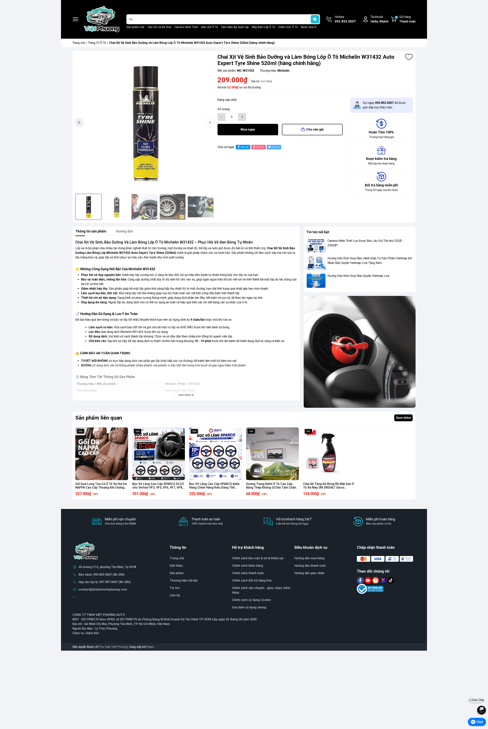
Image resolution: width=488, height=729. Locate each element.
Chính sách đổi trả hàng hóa (252, 580)
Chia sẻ (244, 147)
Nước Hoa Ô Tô (310, 27)
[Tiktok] (390, 580)
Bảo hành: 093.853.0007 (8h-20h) (102, 574)
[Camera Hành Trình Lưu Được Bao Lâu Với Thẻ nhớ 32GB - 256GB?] (316, 246)
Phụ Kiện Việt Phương (113, 647)
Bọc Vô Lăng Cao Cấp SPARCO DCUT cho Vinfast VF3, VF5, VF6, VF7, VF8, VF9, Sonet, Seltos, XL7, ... (158, 487)
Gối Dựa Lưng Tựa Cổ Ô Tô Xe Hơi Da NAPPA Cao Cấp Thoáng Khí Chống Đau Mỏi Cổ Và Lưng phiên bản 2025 (101, 487)
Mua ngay (248, 129)
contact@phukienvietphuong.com (103, 589)
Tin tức (175, 588)
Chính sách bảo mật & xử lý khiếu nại (257, 558)
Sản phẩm (177, 573)
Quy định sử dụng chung (249, 607)
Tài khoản (379, 19)
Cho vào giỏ (315, 129)
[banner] (360, 352)
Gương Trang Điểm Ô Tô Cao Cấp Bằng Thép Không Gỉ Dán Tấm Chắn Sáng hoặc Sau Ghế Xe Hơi (271, 487)
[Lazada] (383, 580)
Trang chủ (78, 43)
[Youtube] (368, 580)
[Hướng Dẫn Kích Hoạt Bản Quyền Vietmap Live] (316, 281)
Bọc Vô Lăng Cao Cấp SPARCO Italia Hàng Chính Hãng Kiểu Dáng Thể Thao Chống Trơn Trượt (214, 487)
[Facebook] (360, 580)
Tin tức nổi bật (318, 232)
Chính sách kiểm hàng (247, 565)
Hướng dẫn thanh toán (310, 565)
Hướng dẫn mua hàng (309, 558)
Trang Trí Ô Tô (97, 43)
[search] (315, 19)
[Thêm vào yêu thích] (409, 57)
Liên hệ (175, 595)
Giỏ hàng (406, 19)
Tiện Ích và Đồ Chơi (159, 27)
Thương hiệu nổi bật (184, 580)
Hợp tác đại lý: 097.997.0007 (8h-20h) (105, 582)
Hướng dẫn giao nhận (309, 573)
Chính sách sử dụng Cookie (251, 600)
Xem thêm (403, 418)
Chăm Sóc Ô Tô (288, 27)
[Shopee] (376, 580)
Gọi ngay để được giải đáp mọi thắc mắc (384, 105)
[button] (210, 122)
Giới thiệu (176, 565)
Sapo (150, 647)
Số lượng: (224, 109)
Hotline (345, 19)
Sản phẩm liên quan (98, 418)
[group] (144, 123)
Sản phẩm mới (135, 27)
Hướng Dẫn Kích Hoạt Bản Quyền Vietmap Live (358, 276)
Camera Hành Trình (186, 27)
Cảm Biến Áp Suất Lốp (235, 27)
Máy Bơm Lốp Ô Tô (263, 27)
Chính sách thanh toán (248, 573)
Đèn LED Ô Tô (209, 27)
